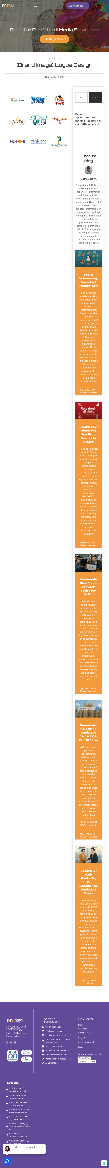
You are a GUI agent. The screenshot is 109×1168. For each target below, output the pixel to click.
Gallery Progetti (85, 1032)
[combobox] (81, 97)
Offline (54, 58)
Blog (80, 1037)
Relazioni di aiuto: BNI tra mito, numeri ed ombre (88, 434)
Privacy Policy (84, 1058)
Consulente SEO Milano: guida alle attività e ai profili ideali (88, 732)
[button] (35, 5)
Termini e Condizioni (87, 1061)
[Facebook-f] (7, 1042)
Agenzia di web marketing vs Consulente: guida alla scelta (88, 882)
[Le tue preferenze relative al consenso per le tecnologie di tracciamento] (104, 1163)
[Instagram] (11, 1042)
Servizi (81, 1047)
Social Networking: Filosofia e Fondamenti (88, 280)
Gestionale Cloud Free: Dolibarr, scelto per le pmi (88, 586)
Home (80, 1025)
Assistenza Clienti (86, 1042)
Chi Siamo (82, 1029)
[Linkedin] (15, 1042)
